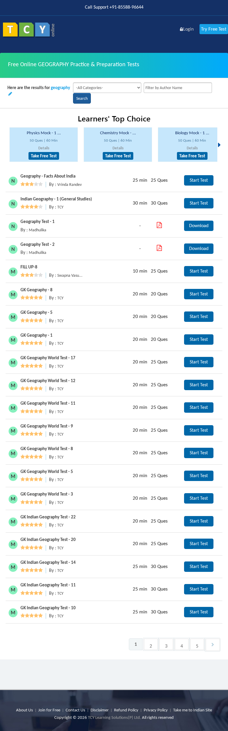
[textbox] (178, 88)
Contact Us (75, 710)
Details (43, 148)
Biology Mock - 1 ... (192, 132)
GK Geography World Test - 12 (47, 380)
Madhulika (37, 229)
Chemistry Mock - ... (118, 132)
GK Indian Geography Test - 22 (48, 517)
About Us (24, 710)
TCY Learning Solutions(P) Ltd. (114, 717)
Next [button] (221, 137)
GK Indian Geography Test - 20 (48, 539)
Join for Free (49, 710)
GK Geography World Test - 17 (47, 357)
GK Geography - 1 (36, 335)
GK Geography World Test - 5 (46, 471)
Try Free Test (214, 29)
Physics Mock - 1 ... (44, 132)
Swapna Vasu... (70, 275)
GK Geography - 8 (36, 289)
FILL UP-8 (28, 267)
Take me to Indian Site (192, 710)
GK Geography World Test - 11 (47, 403)
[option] (44, 144)
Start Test (199, 180)
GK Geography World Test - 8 (46, 448)
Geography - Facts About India (47, 176)
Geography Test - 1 (37, 221)
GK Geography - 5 (36, 312)
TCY (60, 207)
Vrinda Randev (69, 184)
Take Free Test (44, 156)
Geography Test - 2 (37, 244)
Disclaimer (100, 710)
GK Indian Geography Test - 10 (48, 607)
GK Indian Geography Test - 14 (48, 562)
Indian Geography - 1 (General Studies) (56, 199)
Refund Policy (126, 710)
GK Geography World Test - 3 (46, 494)
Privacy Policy (156, 710)
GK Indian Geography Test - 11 (48, 585)
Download (198, 225)
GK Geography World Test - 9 (46, 426)
